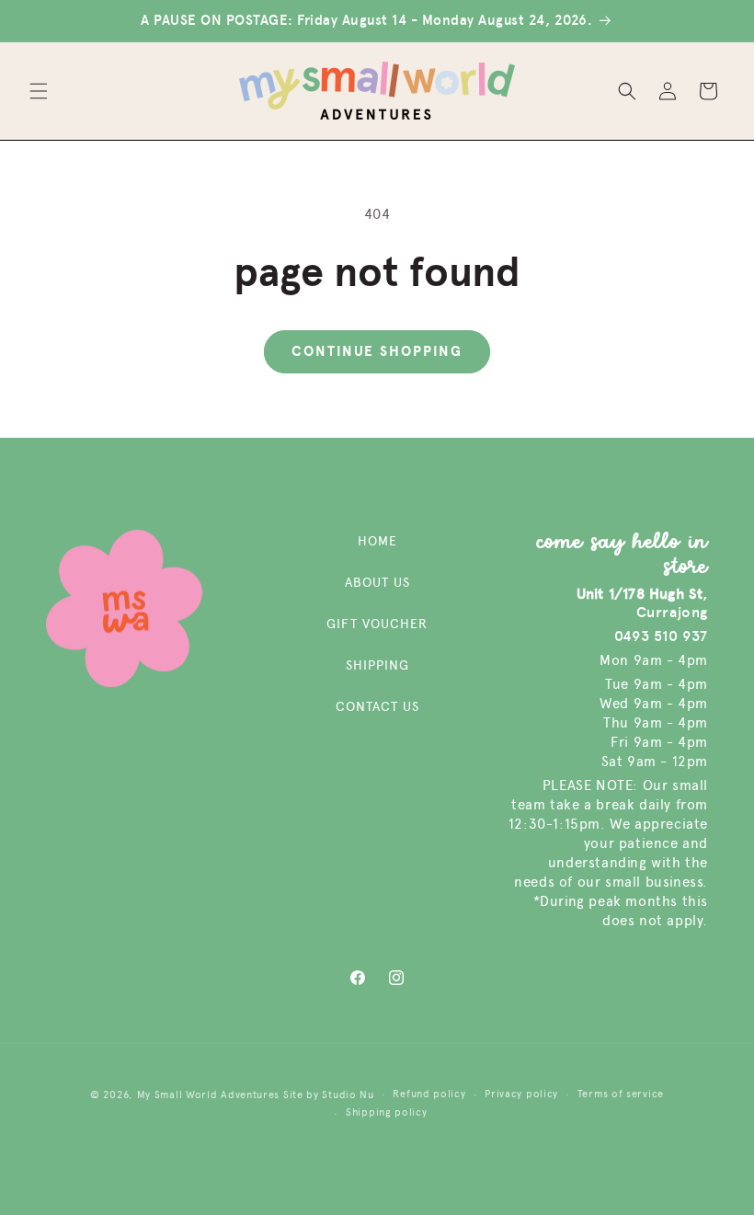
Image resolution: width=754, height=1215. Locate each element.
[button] (38, 91)
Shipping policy (387, 1112)
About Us (377, 582)
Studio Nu (347, 1095)
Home (377, 541)
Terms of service (620, 1094)
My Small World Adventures (208, 1095)
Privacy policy (521, 1094)
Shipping (377, 665)
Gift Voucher (377, 624)
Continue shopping (377, 351)
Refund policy (429, 1094)
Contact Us (377, 707)
